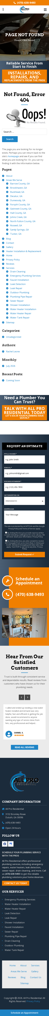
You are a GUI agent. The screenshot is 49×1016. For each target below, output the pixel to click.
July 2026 (10, 365)
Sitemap (10, 322)
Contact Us (35, 977)
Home (9, 255)
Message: (9, 509)
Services (10, 268)
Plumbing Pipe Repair (21, 296)
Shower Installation (20, 305)
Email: (8, 468)
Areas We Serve (14, 180)
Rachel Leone (13, 351)
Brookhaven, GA (18, 187)
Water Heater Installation (23, 309)
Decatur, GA (16, 196)
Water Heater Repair (20, 313)
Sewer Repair (17, 300)
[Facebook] (4, 844)
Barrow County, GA (20, 183)
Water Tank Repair (20, 317)
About (9, 175)
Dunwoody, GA (17, 200)
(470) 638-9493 (26, 2)
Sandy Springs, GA (19, 229)
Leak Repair (16, 288)
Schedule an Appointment (29, 581)
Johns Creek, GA (18, 217)
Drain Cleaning (17, 271)
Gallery (9, 247)
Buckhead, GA (17, 191)
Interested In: (12, 495)
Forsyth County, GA (20, 204)
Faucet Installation (19, 279)
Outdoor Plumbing (19, 292)
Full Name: (10, 454)
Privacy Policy (13, 259)
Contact (10, 242)
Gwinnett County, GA (20, 208)
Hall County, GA (18, 212)
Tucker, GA (15, 233)
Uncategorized (13, 336)
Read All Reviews (24, 747)
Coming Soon (13, 380)
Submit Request (23, 554)
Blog (8, 238)
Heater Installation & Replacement (23, 251)
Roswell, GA (16, 225)
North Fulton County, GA (22, 221)
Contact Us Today (15, 883)
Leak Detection (18, 284)
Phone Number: (12, 481)
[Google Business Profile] (10, 844)
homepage (13, 156)
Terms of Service (29, 529)
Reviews (10, 263)
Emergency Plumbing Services (25, 275)
